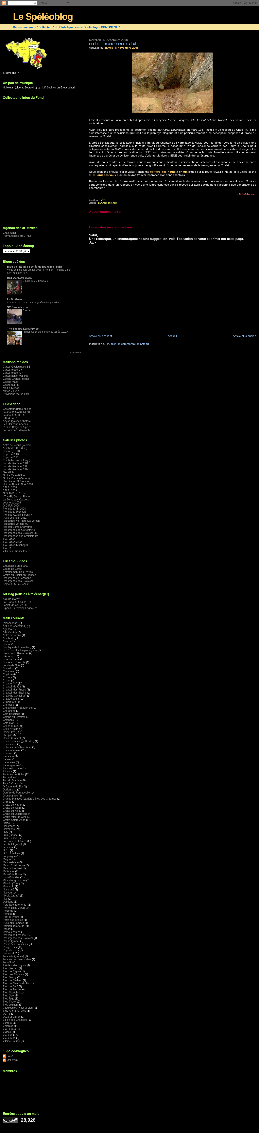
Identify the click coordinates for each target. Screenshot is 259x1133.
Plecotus (8, 910)
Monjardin (8, 886)
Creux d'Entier (11, 725)
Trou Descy (9, 977)
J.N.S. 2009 (10, 490)
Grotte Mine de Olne (15, 816)
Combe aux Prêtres (14, 716)
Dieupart (8, 735)
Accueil (172, 335)
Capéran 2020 (11, 457)
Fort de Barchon (12, 780)
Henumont (9, 825)
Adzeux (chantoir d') (14, 625)
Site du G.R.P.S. (12, 417)
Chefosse (8, 704)
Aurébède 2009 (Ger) (15, 448)
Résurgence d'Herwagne (17, 577)
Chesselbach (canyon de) (18, 707)
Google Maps (10, 381)
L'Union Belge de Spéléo (17, 427)
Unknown (12, 1060)
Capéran (8, 674)
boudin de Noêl (11, 665)
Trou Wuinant (10, 1004)
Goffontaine (9, 789)
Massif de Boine (12, 874)
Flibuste (7, 771)
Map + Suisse (11, 387)
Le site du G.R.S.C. (14, 414)
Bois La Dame (11, 659)
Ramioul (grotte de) (14, 925)
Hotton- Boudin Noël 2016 (18, 484)
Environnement (11, 750)
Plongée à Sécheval (14, 511)
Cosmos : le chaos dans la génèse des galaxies (33, 302)
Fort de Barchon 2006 (15, 466)
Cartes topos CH (12, 369)
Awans (7, 641)
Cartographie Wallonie (15, 375)
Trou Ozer (9, 538)
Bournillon (8, 668)
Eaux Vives (9, 744)
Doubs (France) (12, 738)
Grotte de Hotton (12, 804)
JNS (5, 831)
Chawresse (9, 701)
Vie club (7, 1034)
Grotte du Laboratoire (15, 813)
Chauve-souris (11, 698)
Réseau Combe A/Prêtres (18, 526)
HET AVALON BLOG (19, 277)
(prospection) (10, 622)
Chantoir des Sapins (15, 692)
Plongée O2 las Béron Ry (18, 514)
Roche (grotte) (11, 941)
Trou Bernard (10, 968)
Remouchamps (11, 931)
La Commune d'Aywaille (17, 430)
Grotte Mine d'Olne (14, 475)
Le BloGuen (14, 299)
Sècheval (8, 953)
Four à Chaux (11, 783)
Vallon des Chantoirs (15, 1019)
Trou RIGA (9, 548)
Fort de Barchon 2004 (15, 463)
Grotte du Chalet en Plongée (19, 574)
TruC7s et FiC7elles (14, 1010)
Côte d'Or (8, 722)
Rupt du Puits (11, 950)
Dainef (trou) (10, 732)
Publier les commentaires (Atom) (128, 343)
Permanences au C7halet (17, 235)
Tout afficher (75, 352)
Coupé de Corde (12, 568)
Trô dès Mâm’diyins (14, 965)
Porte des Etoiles (13, 919)
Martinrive (8, 871)
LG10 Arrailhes (11, 853)
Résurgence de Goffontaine (19, 529)
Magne (7, 859)
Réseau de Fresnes (14, 934)
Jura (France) (10, 835)
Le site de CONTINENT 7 (18, 411)
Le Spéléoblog (43, 16)
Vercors (7, 1022)
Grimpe (7, 801)
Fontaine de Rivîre (13, 774)
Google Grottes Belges (16, 378)
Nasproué (8, 889)
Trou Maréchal (11, 992)
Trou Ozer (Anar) (12, 541)
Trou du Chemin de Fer (16, 983)
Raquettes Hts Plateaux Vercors (21, 520)
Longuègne (9, 856)
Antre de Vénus (12, 635)
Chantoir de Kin (12, 686)
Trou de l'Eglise (12, 971)
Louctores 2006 (12, 502)
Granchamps (10, 795)
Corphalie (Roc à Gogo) (16, 460)
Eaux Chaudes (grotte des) (18, 741)
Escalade (8, 756)
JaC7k (10, 1055)
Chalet (6, 680)
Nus (5, 898)
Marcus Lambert (12, 868)
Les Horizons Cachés (15, 424)
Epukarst (8, 753)
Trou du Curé (10, 986)
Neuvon (7, 892)
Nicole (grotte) (11, 895)
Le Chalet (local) (12, 844)
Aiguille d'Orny (11, 598)
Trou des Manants (13, 974)
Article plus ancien (244, 335)
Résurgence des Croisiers (18, 580)
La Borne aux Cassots (16, 499)
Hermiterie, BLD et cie (16, 481)
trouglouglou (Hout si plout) (18, 1007)
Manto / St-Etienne (14, 865)
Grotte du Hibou (12, 810)
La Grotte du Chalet (107, 203)
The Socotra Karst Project (23, 328)
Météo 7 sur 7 (11, 390)
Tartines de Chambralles (17, 959)
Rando (6, 928)
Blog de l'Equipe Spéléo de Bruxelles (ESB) (34, 266)
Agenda (7, 629)
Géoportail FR (11, 384)
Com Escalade (11, 713)
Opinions (8, 901)
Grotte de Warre (12, 807)
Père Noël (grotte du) (15, 904)
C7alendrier (9, 232)
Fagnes (7, 759)
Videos (7, 1031)
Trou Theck (9, 1001)
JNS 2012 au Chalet (14, 493)
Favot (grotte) (11, 765)
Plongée (7, 913)
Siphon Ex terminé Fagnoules (20, 608)
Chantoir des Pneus (14, 689)
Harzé (6, 822)
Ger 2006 (8, 472)
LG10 (6, 850)
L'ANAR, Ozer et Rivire (16, 496)
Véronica (8, 1025)
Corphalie (8, 719)
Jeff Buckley (48, 87)
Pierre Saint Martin (14, 907)
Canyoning (9, 671)
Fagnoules (9, 762)
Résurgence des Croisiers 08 (20, 532)
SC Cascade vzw (17, 307)
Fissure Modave (12, 768)
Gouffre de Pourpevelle (16, 792)
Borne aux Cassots (14, 662)
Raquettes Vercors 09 (15, 523)
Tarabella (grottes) (13, 956)
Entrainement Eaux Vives (18, 571)
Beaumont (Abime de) (15, 653)
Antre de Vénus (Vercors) (17, 445)
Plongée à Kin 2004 (14, 508)
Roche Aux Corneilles (15, 944)
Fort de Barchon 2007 (15, 469)
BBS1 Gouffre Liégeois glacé (20, 650)
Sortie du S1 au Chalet (16, 583)
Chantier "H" (10, 683)
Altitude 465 (10, 632)
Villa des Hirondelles (15, 551)
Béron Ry (8, 656)
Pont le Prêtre (11, 916)
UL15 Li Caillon (11, 1016)
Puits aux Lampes (13, 922)
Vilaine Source (11, 1041)
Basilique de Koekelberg (17, 647)
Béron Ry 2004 (11, 451)
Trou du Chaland (12, 980)
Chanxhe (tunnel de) (14, 695)
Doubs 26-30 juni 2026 (35, 281)
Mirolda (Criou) (11, 883)
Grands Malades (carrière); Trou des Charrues (29, 798)
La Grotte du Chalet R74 (17, 601)
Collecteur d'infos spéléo (17, 408)
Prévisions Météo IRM (16, 393)
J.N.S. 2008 (10, 487)
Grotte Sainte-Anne (14, 819)
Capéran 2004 (11, 454)
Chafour (7, 677)
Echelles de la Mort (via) (17, 747)
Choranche (9, 710)
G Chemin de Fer (13, 786)
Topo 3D (8, 962)
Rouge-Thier (10, 947)
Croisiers (28, 310)
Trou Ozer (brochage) (15, 545)
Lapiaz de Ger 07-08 (15, 604)
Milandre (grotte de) (14, 880)
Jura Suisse (10, 838)
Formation (9, 777)
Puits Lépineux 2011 (15, 517)
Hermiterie (9, 828)
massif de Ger (11, 877)
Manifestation (11, 862)
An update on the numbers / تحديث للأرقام (45, 331)
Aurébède (8, 638)
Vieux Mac (9, 1037)
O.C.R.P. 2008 (11, 505)
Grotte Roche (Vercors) (16, 478)
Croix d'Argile (10, 728)
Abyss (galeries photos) (17, 421)
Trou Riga (8, 998)
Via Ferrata (9, 1028)
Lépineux (8, 847)
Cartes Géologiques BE (16, 366)
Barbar (7, 644)
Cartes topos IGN (13, 372)
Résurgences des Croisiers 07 (20, 535)
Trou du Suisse (12, 989)
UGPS (6, 1013)
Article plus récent (100, 335)
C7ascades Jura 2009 (15, 565)
